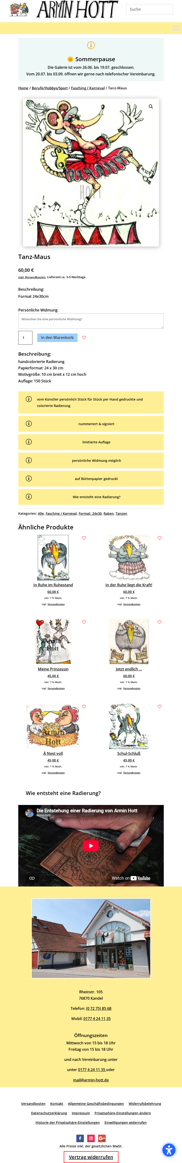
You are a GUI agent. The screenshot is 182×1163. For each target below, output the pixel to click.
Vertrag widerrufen (91, 1157)
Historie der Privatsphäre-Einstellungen (68, 1122)
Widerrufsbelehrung (145, 1103)
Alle (41, 513)
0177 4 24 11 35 (97, 1018)
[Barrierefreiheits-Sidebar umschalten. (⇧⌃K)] (169, 1150)
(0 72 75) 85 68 (98, 1008)
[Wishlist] (84, 338)
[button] (151, 106)
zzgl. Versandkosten (32, 277)
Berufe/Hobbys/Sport (50, 88)
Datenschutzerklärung (49, 1113)
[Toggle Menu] (176, 28)
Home (23, 88)
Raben (109, 513)
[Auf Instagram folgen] (91, 1138)
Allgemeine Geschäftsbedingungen (96, 1103)
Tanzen (121, 513)
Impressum (81, 1113)
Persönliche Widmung (38, 310)
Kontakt (56, 1103)
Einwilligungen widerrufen (126, 1122)
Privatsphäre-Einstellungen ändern (123, 1113)
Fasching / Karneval (88, 88)
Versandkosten (56, 604)
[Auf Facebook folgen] (80, 1138)
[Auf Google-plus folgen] (102, 1138)
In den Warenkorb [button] (57, 337)
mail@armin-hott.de (91, 1080)
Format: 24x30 (90, 513)
